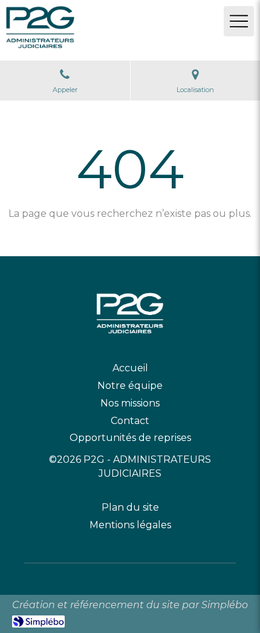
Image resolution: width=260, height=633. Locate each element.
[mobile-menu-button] (239, 21)
